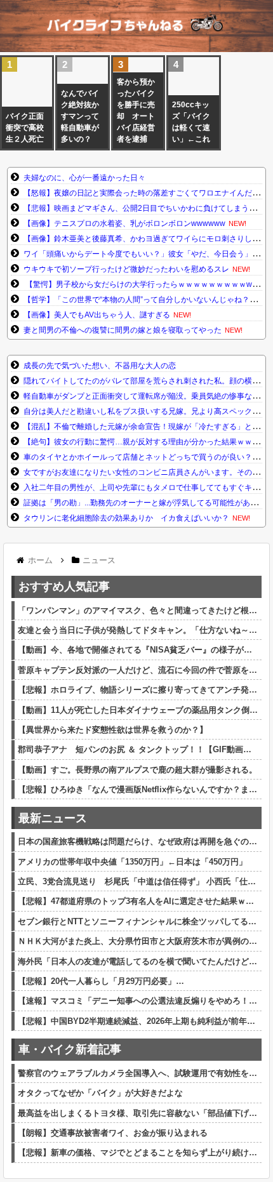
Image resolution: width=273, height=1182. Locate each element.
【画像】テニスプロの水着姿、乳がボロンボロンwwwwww (124, 223)
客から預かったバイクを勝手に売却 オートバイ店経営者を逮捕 (136, 110)
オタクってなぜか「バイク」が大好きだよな (100, 1093)
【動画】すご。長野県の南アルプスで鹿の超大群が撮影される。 (137, 769)
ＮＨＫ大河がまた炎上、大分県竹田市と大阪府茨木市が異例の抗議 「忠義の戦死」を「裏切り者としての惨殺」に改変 (138, 941)
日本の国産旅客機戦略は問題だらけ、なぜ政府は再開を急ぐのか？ (138, 841)
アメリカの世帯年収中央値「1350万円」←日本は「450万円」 (132, 862)
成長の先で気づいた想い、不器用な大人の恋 (99, 365)
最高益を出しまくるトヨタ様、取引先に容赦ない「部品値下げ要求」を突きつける (138, 1113)
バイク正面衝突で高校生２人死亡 (25, 127)
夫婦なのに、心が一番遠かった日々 (84, 177)
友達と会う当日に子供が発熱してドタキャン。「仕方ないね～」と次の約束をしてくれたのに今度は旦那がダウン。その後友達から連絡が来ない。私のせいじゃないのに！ (138, 630)
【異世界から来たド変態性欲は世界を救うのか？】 (113, 729)
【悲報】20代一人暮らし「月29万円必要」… (101, 981)
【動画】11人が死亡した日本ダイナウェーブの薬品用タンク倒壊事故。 (138, 710)
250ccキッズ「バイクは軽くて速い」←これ (191, 121)
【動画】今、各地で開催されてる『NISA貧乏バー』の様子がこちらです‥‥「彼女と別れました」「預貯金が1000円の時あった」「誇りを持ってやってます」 (138, 649)
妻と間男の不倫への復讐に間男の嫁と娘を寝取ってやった (122, 330)
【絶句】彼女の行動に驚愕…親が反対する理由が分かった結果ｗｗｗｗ (145, 441)
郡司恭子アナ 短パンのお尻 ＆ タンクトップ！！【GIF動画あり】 (138, 749)
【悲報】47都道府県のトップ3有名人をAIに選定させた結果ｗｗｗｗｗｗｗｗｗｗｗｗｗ (138, 901)
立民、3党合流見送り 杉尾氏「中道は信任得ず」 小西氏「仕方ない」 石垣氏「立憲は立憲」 (138, 881)
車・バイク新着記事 (69, 1049)
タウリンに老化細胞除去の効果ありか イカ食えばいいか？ (126, 518)
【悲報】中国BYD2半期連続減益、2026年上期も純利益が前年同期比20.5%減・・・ (138, 1021)
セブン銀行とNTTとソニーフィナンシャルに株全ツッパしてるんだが (138, 921)
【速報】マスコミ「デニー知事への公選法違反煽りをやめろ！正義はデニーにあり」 (138, 1001)
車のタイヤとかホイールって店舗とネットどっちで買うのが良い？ (137, 457)
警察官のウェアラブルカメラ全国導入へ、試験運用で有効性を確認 (138, 1073)
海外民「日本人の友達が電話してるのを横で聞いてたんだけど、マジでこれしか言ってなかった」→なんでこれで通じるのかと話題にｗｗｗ (138, 961)
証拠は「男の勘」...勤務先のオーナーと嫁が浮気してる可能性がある (140, 502)
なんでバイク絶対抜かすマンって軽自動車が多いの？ (80, 116)
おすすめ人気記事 (64, 586)
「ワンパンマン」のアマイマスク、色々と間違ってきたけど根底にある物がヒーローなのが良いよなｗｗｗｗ (138, 610)
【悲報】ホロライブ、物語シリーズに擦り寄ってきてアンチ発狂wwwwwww (138, 689)
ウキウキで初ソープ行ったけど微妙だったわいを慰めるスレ (126, 269)
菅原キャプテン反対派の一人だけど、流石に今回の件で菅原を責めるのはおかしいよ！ (138, 670)
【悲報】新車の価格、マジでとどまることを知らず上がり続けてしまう (138, 1152)
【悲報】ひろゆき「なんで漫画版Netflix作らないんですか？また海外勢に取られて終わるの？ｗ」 (138, 789)
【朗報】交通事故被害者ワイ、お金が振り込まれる (113, 1133)
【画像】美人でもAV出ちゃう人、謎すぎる (96, 314)
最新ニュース (52, 818)
